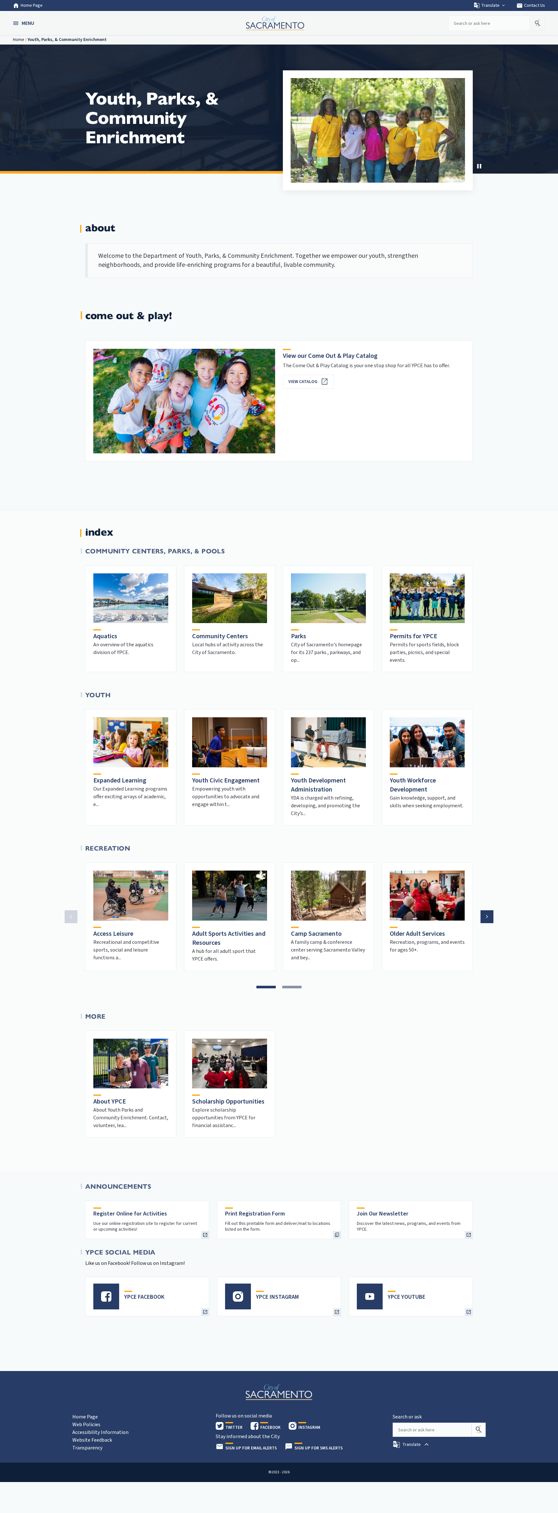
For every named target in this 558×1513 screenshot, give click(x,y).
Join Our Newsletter (382, 1214)
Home (18, 39)
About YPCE (109, 1101)
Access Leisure (113, 933)
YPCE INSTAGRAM (277, 1297)
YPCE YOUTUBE (406, 1297)
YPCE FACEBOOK (144, 1297)
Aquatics (105, 636)
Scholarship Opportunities (228, 1101)
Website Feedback (92, 1440)
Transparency (87, 1447)
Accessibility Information (100, 1432)
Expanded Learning (119, 780)
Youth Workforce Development (413, 785)
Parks (298, 636)
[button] (24, 23)
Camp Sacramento (316, 933)
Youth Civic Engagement (226, 780)
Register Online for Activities (130, 1214)
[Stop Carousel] (479, 166)
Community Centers (220, 636)
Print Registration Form (255, 1214)
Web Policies (86, 1424)
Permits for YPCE (413, 636)
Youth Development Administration (318, 785)
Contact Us (530, 5)
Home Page (32, 5)
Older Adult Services (417, 933)
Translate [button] (490, 5)
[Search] (478, 1430)
